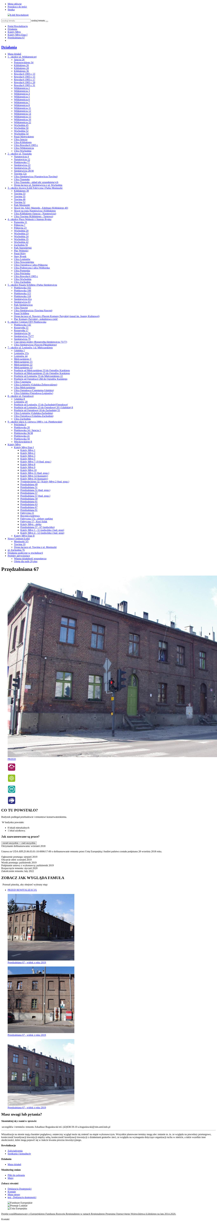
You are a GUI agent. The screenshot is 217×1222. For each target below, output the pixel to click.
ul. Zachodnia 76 (16, 550)
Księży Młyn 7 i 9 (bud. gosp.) (35, 461)
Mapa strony (14, 1194)
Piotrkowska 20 (22, 427)
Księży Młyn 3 (27, 456)
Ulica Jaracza (20, 139)
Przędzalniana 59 (28, 498)
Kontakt (12, 1191)
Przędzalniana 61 (28, 501)
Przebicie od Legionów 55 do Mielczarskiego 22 (38, 376)
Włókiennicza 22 (22, 122)
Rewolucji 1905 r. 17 (24, 79)
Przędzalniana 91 (28, 510)
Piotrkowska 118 (22, 296)
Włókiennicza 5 (22, 96)
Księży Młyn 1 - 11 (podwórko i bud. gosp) (42, 530)
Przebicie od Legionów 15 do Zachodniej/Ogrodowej (41, 404)
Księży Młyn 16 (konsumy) (34, 478)
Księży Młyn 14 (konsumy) (34, 476)
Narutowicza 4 (21, 156)
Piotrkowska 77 (22, 162)
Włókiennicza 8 (22, 105)
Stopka (11, 9)
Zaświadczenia (15, 1150)
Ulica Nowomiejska (24, 262)
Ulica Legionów (22, 259)
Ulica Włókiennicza (24, 148)
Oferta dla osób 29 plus (25, 561)
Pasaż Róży (20, 253)
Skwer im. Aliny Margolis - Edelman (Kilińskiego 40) (41, 208)
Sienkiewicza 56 (22, 333)
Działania (12, 29)
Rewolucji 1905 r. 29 (24, 82)
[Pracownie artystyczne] (12, 803)
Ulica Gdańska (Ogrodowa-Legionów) (33, 393)
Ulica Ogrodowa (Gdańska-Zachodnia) (33, 416)
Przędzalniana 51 (28, 487)
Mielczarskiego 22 (23, 364)
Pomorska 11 (20, 222)
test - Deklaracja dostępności (22, 1197)
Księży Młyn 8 (27, 464)
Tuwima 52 (19, 202)
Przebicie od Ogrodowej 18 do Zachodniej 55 (37, 410)
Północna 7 (19, 225)
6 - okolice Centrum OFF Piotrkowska (27, 322)
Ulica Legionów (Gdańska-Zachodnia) (33, 413)
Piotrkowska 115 (22, 293)
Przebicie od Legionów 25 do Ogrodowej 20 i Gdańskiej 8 (43, 407)
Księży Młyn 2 (27, 453)
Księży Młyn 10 (28, 470)
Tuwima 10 (19, 544)
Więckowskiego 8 (23, 441)
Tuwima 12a (20, 173)
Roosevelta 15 (21, 327)
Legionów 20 (20, 401)
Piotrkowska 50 (22, 438)
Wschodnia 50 (21, 128)
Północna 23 (20, 228)
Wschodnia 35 (21, 239)
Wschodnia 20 (21, 230)
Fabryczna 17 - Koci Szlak (33, 521)
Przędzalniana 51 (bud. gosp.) (35, 490)
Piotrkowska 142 (22, 324)
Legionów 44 (20, 356)
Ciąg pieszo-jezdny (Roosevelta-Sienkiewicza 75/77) (40, 342)
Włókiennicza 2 (22, 88)
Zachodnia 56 (21, 245)
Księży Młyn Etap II (24, 535)
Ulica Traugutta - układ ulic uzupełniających (36, 182)
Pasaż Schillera (21, 313)
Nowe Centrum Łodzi (19, 538)
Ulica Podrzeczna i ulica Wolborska (32, 267)
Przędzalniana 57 (28, 493)
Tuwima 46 (19, 199)
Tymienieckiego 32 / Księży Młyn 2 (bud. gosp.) (44, 481)
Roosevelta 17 (21, 330)
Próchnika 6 (20, 424)
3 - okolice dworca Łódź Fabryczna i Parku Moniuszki (35, 188)
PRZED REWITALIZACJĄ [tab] (22, 890)
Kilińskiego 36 (21, 71)
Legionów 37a (21, 353)
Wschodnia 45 (21, 125)
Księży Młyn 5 (27, 458)
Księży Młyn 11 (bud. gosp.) (34, 473)
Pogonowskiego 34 (23, 62)
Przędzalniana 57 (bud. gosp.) (35, 496)
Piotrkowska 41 (22, 436)
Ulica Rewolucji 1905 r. (26, 145)
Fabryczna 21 (27, 513)
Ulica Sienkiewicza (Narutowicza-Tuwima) (36, 176)
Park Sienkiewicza (23, 304)
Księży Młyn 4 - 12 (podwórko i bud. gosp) (42, 533)
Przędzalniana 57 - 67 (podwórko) (37, 527)
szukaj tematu (38, 20)
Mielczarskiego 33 (23, 367)
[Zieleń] (12, 781)
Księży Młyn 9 (27, 467)
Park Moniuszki (22, 205)
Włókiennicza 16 (22, 119)
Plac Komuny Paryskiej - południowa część (36, 319)
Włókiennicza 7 (22, 102)
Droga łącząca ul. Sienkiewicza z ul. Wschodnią (38, 185)
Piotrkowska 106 (22, 290)
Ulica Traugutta (22, 179)
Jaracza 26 (19, 59)
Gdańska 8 (19, 399)
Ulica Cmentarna (22, 381)
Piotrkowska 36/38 (23, 433)
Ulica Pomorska (22, 270)
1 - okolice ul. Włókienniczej (22, 56)
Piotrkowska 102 (22, 287)
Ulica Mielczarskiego (24, 387)
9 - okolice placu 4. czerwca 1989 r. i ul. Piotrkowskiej (35, 421)
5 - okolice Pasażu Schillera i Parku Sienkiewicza (32, 285)
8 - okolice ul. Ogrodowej (21, 396)
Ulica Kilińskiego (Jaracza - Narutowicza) (35, 213)
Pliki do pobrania (16, 1175)
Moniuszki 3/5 (21, 541)
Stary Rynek (20, 256)
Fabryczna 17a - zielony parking (36, 518)
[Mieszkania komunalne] (12, 770)
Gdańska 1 (19, 350)
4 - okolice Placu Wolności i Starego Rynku (29, 219)
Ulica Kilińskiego (23, 142)
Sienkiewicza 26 (22, 168)
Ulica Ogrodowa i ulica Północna (30, 265)
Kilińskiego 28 (21, 68)
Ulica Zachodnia (22, 282)
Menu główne (15, 4)
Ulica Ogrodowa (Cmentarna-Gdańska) (34, 390)
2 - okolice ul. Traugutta (20, 153)
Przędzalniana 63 (28, 504)
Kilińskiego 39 (21, 190)
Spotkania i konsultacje (19, 1153)
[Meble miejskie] (12, 792)
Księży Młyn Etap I (17, 34)
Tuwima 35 (19, 196)
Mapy (11, 1178)
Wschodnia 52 (21, 131)
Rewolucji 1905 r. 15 (24, 76)
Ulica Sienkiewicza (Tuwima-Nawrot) (33, 310)
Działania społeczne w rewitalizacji (25, 553)
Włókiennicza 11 (22, 108)
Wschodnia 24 (21, 236)
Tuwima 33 (19, 193)
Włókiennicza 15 (22, 116)
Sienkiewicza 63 (22, 302)
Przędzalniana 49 (28, 484)
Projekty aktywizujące (19, 555)
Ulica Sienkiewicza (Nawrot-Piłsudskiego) (35, 344)
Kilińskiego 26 (21, 65)
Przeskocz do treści (17, 6)
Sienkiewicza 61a (23, 299)
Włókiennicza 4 (22, 94)
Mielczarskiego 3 (22, 359)
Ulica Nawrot (21, 307)
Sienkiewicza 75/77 (24, 336)
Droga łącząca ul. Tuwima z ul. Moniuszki (35, 547)
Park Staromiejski (23, 247)
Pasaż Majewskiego (24, 136)
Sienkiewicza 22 (22, 165)
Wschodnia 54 (21, 133)
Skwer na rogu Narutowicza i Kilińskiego (35, 210)
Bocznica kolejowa (30, 515)
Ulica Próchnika (22, 273)
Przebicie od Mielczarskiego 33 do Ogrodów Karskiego (42, 370)
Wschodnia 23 (21, 233)
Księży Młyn (14, 32)
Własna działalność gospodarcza (30, 558)
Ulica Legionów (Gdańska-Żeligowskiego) (35, 384)
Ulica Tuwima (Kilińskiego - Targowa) (33, 216)
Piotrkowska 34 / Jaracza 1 (27, 430)
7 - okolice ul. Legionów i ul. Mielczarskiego (30, 347)
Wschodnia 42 (21, 242)
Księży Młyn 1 (27, 450)
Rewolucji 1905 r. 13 (24, 74)
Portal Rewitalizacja (18, 26)
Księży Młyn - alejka (30, 524)
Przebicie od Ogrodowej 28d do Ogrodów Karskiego (40, 379)
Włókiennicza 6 (22, 99)
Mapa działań (14, 54)
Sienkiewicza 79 (22, 339)
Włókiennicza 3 (22, 91)
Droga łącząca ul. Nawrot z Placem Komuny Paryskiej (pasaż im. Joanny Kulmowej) (56, 316)
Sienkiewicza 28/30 (24, 170)
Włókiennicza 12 (22, 111)
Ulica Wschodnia (22, 151)
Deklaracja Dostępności (19, 1188)
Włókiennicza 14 (22, 113)
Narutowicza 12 (22, 159)
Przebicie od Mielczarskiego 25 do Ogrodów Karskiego (42, 373)
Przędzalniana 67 (16, 37)
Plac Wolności (21, 250)
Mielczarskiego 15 (23, 362)
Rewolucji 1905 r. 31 (24, 85)
